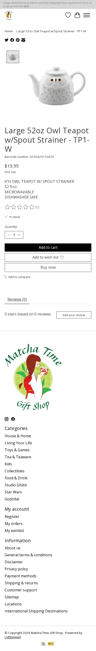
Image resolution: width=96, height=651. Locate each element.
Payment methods (20, 576)
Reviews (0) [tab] (17, 299)
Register (12, 516)
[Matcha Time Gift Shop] (9, 15)
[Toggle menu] (86, 15)
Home (9, 31)
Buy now (48, 267)
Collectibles (14, 471)
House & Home (18, 435)
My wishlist (14, 530)
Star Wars (13, 492)
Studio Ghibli (16, 485)
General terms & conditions (28, 554)
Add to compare (19, 277)
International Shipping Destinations (36, 611)
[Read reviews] (20, 207)
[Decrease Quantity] (9, 235)
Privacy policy (16, 568)
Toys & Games (17, 449)
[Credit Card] (43, 644)
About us (13, 547)
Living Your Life (18, 442)
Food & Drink (16, 478)
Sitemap (12, 597)
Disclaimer (14, 561)
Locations (13, 604)
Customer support (21, 590)
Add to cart (48, 247)
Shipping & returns (21, 583)
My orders (14, 523)
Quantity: (11, 226)
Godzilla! (12, 499)
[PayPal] (51, 644)
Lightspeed (13, 637)
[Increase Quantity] (19, 235)
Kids (8, 464)
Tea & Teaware (18, 456)
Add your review (73, 315)
